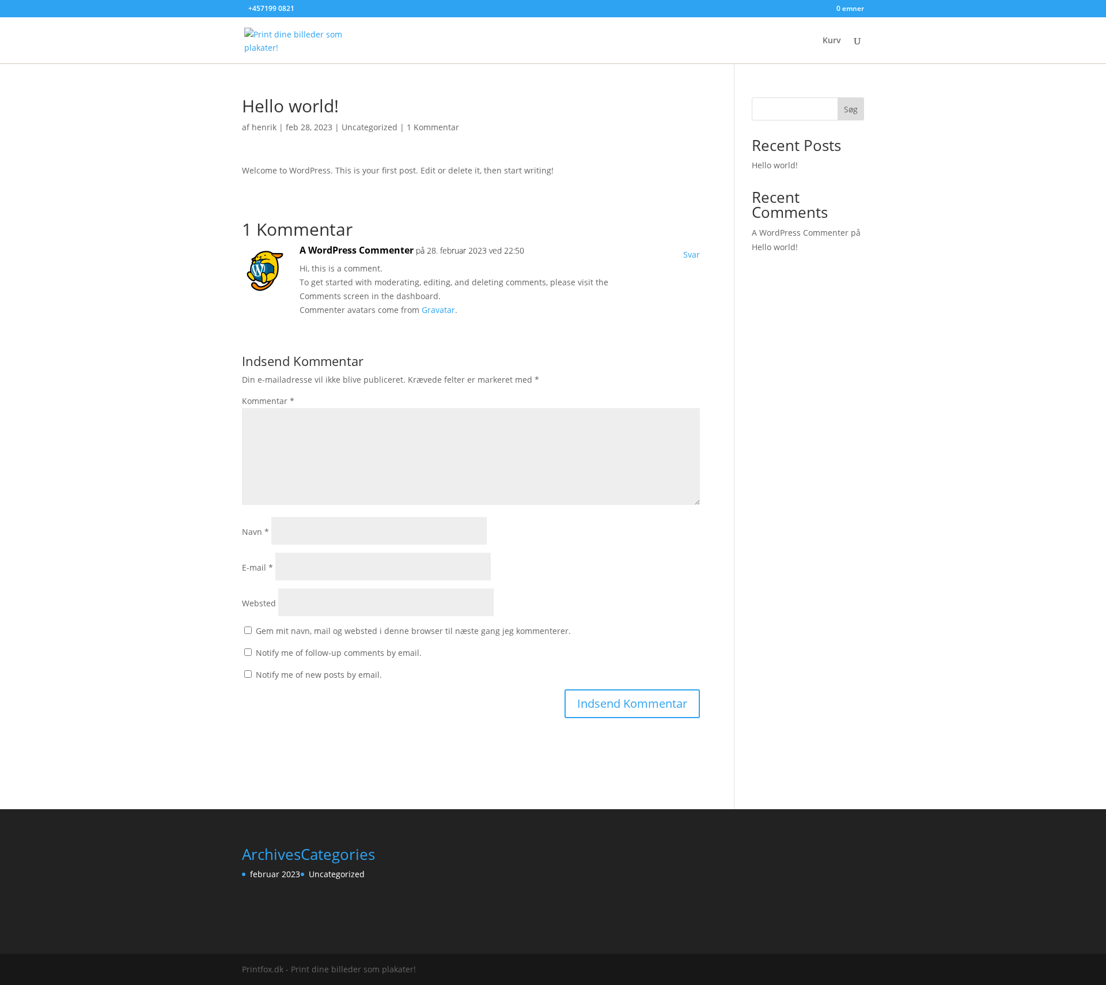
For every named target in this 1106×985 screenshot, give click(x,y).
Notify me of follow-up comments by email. (339, 652)
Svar (691, 254)
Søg (851, 109)
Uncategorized (369, 127)
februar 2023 (275, 874)
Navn (255, 531)
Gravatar (438, 309)
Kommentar (268, 400)
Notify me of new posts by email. (319, 674)
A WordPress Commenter (357, 250)
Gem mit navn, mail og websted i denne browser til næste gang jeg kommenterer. (413, 630)
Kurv (832, 41)
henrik (264, 127)
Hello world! (775, 165)
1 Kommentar (433, 127)
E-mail (257, 567)
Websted (259, 603)
